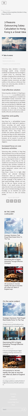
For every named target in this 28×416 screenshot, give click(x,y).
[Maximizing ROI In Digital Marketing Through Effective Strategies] (13, 250)
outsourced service (7, 95)
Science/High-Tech (13, 402)
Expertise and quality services (9, 61)
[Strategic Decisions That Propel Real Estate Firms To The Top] (13, 226)
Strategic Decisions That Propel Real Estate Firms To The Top (13, 237)
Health (13, 396)
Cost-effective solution (7, 58)
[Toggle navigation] (4, 2)
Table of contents (8, 55)
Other (13, 404)
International (13, 399)
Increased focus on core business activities (11, 63)
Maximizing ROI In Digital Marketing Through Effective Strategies (13, 261)
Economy (8, 10)
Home (2, 10)
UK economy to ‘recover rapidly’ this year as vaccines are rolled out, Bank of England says (13, 286)
